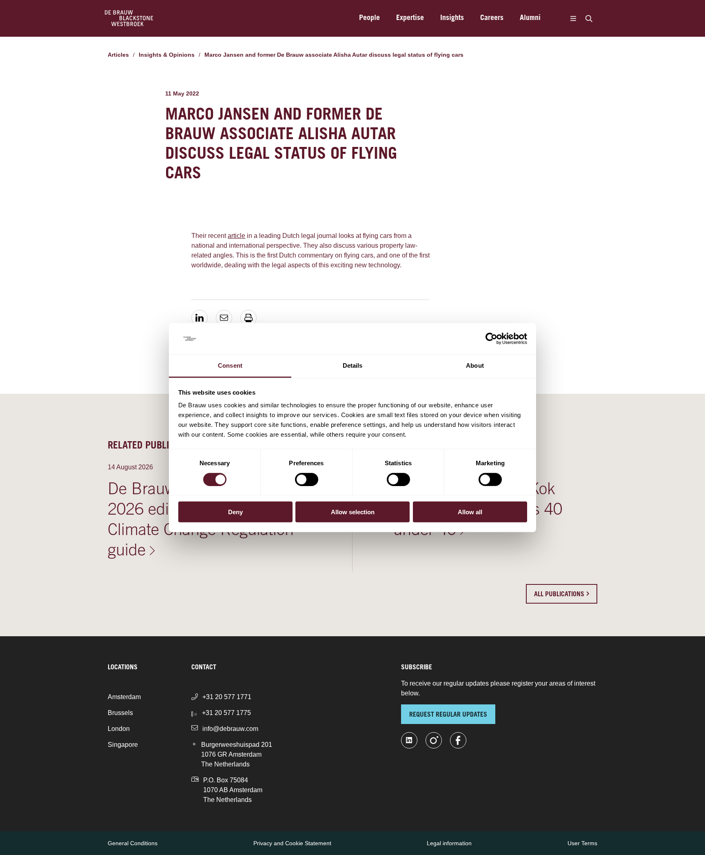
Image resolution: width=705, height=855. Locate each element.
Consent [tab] (230, 365)
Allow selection (353, 512)
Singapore (123, 744)
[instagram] (434, 740)
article (236, 235)
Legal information (449, 843)
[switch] (306, 479)
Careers (491, 18)
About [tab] (475, 365)
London (119, 728)
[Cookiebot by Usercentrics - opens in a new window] (491, 339)
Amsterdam (124, 696)
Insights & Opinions (167, 54)
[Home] (129, 18)
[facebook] (458, 740)
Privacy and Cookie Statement (292, 843)
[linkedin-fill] (409, 740)
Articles (118, 54)
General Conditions (132, 843)
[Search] (588, 18)
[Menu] (573, 18)
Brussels (120, 712)
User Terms (582, 843)
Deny (235, 512)
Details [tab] (353, 365)
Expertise (410, 18)
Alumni (530, 18)
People (369, 18)
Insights (452, 18)
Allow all (470, 512)
